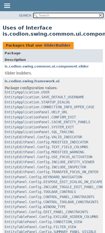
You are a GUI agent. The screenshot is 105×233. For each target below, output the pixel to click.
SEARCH (25, 15)
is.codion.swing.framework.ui (32, 81)
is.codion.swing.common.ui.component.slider (47, 66)
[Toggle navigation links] (7, 6)
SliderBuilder (57, 45)
